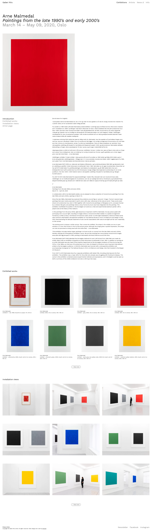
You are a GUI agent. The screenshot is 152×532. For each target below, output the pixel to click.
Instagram (144, 527)
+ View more (76, 367)
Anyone (44, 528)
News (139, 2)
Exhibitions (122, 2)
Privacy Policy (6, 527)
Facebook (134, 527)
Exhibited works (10, 121)
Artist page (8, 126)
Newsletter (123, 527)
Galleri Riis (8, 2)
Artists (132, 2)
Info (147, 2)
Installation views (11, 123)
